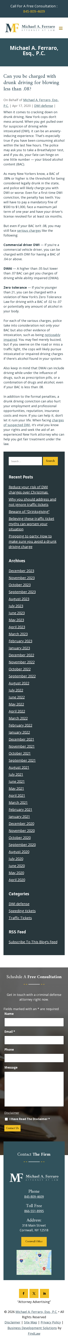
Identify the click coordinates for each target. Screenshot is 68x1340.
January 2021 (19, 816)
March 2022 (18, 718)
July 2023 (16, 605)
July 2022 (16, 690)
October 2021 (20, 753)
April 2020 (17, 879)
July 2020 (16, 858)
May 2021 (16, 788)
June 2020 (17, 865)
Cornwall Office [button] (34, 1241)
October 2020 (20, 837)
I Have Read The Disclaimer (30, 1119)
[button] (61, 28)
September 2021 (22, 760)
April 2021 (17, 795)
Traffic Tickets (20, 917)
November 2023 (22, 577)
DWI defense (43, 106)
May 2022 (16, 704)
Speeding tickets (22, 910)
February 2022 (20, 725)
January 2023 (19, 648)
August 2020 (19, 851)
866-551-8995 (34, 1211)
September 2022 (22, 676)
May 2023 (16, 620)
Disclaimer (11, 1113)
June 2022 (17, 697)
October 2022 (20, 669)
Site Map (30, 1322)
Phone (9, 1049)
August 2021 (19, 767)
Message (10, 1067)
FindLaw (34, 1333)
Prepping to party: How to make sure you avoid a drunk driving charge (32, 541)
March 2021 (18, 802)
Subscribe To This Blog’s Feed (33, 942)
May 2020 (16, 872)
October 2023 (20, 584)
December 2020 (21, 823)
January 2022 (19, 732)
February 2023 (20, 641)
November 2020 (22, 830)
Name (9, 1014)
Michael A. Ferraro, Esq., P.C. (36, 1312)
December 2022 (21, 655)
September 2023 (22, 591)
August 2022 (19, 683)
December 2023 (21, 570)
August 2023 (19, 598)
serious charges (29, 230)
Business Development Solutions (32, 1328)
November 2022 (22, 662)
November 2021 (22, 746)
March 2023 (18, 634)
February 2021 (20, 809)
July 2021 (16, 774)
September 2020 (22, 844)
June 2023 (17, 612)
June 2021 (17, 781)
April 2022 (17, 711)
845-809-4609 (34, 11)
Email (9, 1032)
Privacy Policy (51, 1322)
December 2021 (21, 739)
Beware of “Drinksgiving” (29, 511)
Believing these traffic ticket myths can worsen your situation (31, 523)
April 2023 (17, 627)
